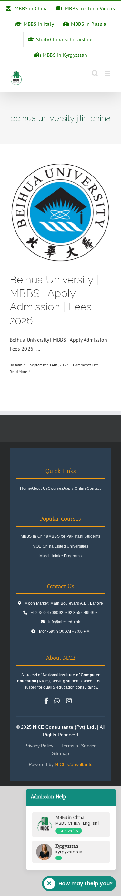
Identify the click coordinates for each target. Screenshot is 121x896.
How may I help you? (85, 883)
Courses (55, 488)
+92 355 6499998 (81, 612)
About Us (39, 488)
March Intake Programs (60, 556)
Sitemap (60, 753)
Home (25, 488)
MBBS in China (34, 536)
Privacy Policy (38, 745)
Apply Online (75, 488)
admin (20, 364)
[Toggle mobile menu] (108, 73)
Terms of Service (79, 745)
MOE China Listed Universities (60, 546)
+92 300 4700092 (47, 612)
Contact (94, 488)
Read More (18, 371)
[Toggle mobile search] (95, 73)
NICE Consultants (73, 764)
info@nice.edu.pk (64, 622)
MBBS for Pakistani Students (74, 536)
